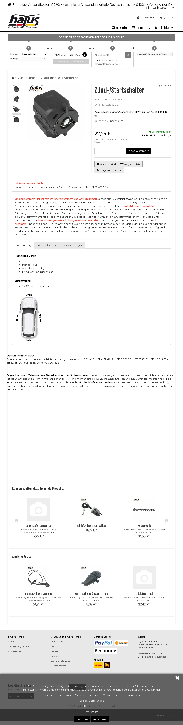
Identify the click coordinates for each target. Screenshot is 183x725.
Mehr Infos (82, 719)
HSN (57, 54)
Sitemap (55, 651)
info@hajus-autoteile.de (156, 656)
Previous (16, 521)
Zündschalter (115, 120)
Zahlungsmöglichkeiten (19, 646)
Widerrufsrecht (58, 665)
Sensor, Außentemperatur (38, 525)
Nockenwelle (144, 525)
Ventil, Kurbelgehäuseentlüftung (91, 593)
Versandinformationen (18, 651)
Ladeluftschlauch (144, 593)
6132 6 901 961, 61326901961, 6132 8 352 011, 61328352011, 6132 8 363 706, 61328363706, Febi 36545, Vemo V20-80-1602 (113, 403)
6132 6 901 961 (58, 403)
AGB (53, 646)
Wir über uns (141, 28)
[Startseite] (13, 77)
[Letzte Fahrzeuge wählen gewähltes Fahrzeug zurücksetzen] (155, 54)
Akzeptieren (100, 719)
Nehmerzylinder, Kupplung (38, 593)
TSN (71, 54)
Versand (116, 139)
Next (166, 521)
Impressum (91, 711)
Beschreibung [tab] (23, 245)
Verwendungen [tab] (73, 245)
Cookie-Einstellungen (91, 700)
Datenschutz (91, 706)
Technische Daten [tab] (47, 245)
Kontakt (11, 641)
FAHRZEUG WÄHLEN (71, 61)
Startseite (119, 28)
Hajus (55, 396)
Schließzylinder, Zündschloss (91, 525)
